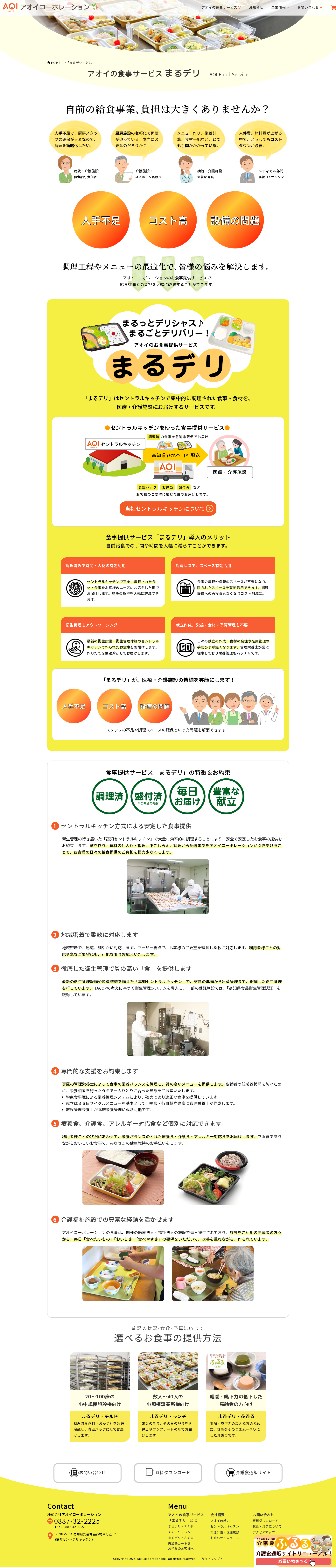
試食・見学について (267, 1526)
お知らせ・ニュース (224, 1537)
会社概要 (217, 1514)
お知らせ (256, 7)
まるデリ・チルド (181, 1526)
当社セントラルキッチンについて (165, 508)
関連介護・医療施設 (224, 1532)
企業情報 (278, 7)
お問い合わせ (308, 7)
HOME (56, 62)
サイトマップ (211, 1559)
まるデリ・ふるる (181, 1537)
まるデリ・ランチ (181, 1532)
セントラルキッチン (224, 1526)
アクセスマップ (264, 1532)
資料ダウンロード (265, 1520)
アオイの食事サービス (219, 7)
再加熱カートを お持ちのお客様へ (181, 1546)
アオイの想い (220, 1520)
